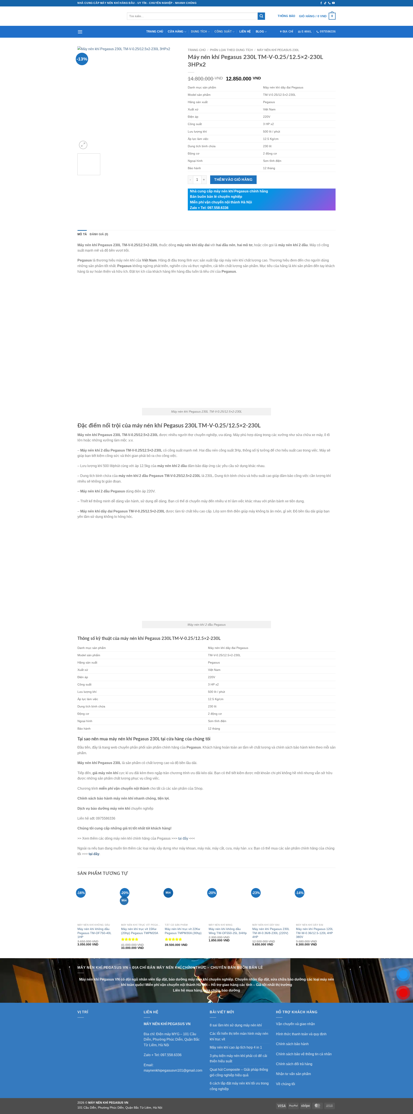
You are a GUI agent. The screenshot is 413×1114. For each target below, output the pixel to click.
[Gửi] (261, 16)
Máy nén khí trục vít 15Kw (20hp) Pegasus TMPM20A (139, 931)
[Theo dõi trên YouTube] (333, 3)
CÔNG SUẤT (222, 31)
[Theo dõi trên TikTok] (325, 3)
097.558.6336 (171, 1055)
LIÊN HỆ (245, 31)
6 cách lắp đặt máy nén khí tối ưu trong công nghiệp (239, 1086)
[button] (317, 16)
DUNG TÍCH (199, 31)
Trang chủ (154, 31)
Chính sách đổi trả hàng (294, 1064)
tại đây (183, 838)
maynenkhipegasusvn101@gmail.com (173, 1070)
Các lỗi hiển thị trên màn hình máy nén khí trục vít (239, 1036)
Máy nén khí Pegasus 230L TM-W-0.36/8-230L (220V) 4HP (270, 933)
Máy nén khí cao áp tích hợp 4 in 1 (236, 1047)
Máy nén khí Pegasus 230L (278, 50)
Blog (260, 31)
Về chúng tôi (285, 1084)
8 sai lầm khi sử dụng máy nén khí (236, 1025)
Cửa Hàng (175, 31)
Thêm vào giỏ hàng (233, 179)
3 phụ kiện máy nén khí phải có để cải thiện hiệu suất (238, 1058)
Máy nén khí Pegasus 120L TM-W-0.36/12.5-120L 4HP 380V (314, 933)
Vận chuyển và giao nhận (295, 1024)
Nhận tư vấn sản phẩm (293, 1074)
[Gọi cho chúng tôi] (329, 3)
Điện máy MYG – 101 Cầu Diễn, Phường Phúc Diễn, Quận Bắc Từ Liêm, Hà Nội (172, 1039)
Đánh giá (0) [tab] (99, 234)
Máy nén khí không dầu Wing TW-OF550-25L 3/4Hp (228, 931)
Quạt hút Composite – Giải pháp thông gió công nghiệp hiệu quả (239, 1072)
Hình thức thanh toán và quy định (301, 1034)
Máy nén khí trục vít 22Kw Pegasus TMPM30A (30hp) (183, 931)
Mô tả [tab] (82, 234)
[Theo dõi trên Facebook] (321, 3)
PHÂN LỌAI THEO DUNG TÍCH (231, 50)
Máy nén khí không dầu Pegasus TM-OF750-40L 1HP (94, 933)
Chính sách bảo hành (292, 1044)
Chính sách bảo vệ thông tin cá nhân (304, 1054)
